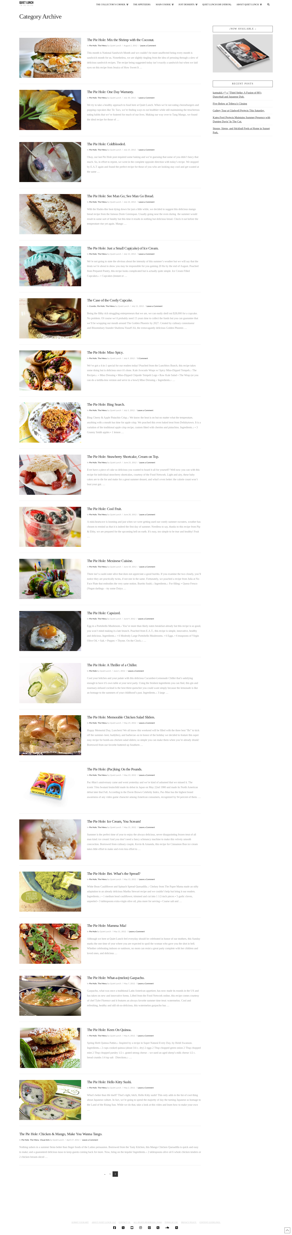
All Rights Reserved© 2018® (147, 1222)
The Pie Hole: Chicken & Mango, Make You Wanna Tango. (60, 1134)
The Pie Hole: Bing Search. (106, 404)
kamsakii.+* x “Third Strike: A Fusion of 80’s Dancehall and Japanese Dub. (237, 94)
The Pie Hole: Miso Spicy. (105, 352)
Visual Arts (45, 1140)
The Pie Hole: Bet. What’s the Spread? (113, 873)
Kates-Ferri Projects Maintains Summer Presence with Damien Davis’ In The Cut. (241, 119)
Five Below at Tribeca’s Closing (230, 103)
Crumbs (92, 306)
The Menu (102, 46)
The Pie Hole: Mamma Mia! (106, 925)
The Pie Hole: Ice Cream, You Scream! (114, 821)
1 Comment (142, 358)
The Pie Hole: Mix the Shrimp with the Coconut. (120, 40)
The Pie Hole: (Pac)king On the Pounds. (114, 769)
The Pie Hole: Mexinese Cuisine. (110, 561)
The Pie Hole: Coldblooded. (106, 144)
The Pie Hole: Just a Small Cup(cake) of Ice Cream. (123, 248)
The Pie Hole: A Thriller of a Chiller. (112, 665)
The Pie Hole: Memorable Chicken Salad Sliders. (121, 717)
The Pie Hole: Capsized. (104, 613)
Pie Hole (93, 46)
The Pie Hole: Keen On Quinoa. (109, 1030)
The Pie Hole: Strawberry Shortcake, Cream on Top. (123, 456)
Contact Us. (125, 1222)
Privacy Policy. (189, 1222)
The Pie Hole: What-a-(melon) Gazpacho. (116, 978)
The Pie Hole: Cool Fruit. (104, 509)
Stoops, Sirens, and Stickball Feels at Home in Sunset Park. (241, 130)
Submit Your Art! (80, 1222)
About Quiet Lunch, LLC (104, 1222)
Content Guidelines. (210, 1222)
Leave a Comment (148, 46)
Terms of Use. (171, 1222)
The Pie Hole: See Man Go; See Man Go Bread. (120, 196)
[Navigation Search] (268, 4)
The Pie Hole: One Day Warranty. (110, 92)
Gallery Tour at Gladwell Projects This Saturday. (239, 110)
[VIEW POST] (50, 58)
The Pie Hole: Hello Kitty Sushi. (109, 1082)
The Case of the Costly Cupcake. (110, 300)
